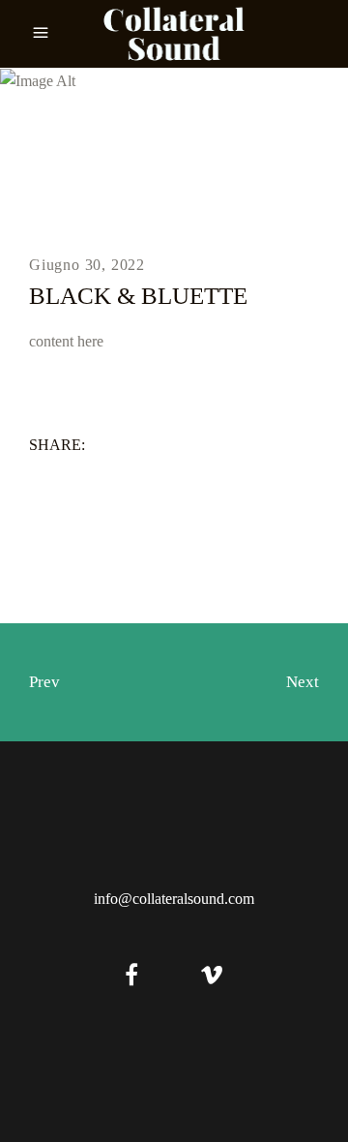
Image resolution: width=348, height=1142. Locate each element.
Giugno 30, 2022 (87, 264)
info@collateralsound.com (174, 898)
